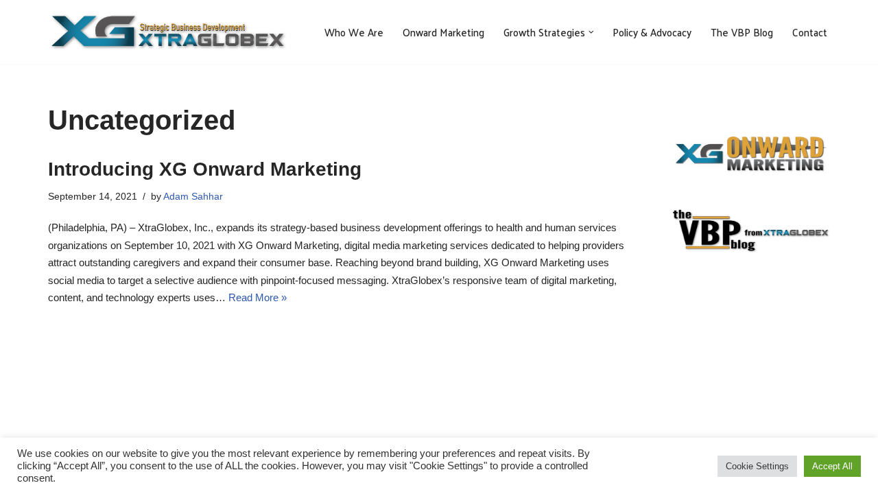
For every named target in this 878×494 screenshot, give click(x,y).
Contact (809, 31)
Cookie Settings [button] (757, 466)
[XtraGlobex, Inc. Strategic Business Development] (168, 31)
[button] (591, 32)
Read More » (257, 297)
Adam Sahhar (193, 196)
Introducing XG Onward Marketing (204, 169)
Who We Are (353, 31)
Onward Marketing (443, 31)
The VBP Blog (742, 31)
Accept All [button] (832, 466)
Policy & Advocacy (652, 31)
